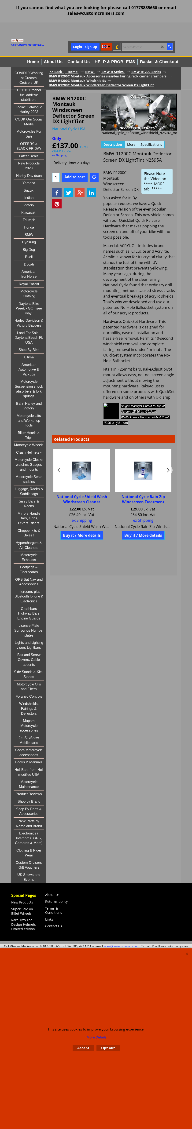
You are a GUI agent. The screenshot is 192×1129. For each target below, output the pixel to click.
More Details (97, 1037)
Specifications (151, 144)
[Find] (170, 46)
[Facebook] (57, 192)
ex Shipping (59, 155)
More (131, 144)
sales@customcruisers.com (121, 946)
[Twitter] (68, 192)
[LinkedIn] (91, 192)
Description (112, 144)
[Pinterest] (57, 203)
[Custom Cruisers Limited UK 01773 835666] (35, 40)
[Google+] (80, 192)
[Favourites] (94, 177)
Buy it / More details (82, 535)
